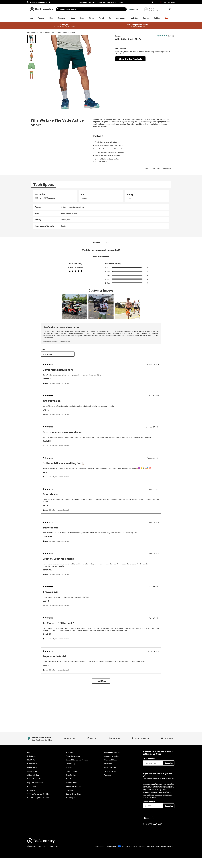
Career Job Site (71, 771)
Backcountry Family (112, 752)
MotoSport (108, 763)
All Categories (71, 798)
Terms (144, 797)
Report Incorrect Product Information (157, 168)
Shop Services (71, 775)
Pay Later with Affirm (35, 782)
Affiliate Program (72, 779)
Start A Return (32, 771)
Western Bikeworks (111, 771)
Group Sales (31, 786)
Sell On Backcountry (73, 786)
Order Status (32, 763)
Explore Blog (70, 763)
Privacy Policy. (152, 797)
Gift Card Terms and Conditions (38, 794)
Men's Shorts (45, 32)
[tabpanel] (101, 209)
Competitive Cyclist (111, 756)
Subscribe (169, 763)
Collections (70, 790)
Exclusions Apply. (148, 784)
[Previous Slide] (49, 2)
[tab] (43, 184)
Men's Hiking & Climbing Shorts (63, 32)
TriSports (107, 775)
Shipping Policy (33, 775)
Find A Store (32, 760)
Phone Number (149, 801)
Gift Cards (31, 790)
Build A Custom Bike (35, 779)
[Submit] (57, 9)
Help (29, 752)
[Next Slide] (152, 2)
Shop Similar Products (130, 58)
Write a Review (101, 256)
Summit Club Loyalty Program (77, 760)
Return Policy (32, 767)
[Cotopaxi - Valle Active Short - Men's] (31, 39)
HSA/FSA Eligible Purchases (38, 798)
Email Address (149, 759)
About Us (69, 752)
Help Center (31, 756)
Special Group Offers (73, 794)
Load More (101, 681)
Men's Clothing (32, 32)
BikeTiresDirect (110, 767)
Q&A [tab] (107, 242)
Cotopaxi (118, 36)
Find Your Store (169, 2)
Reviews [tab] (96, 242)
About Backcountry (73, 756)
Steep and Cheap (110, 760)
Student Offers (71, 782)
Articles (69, 767)
